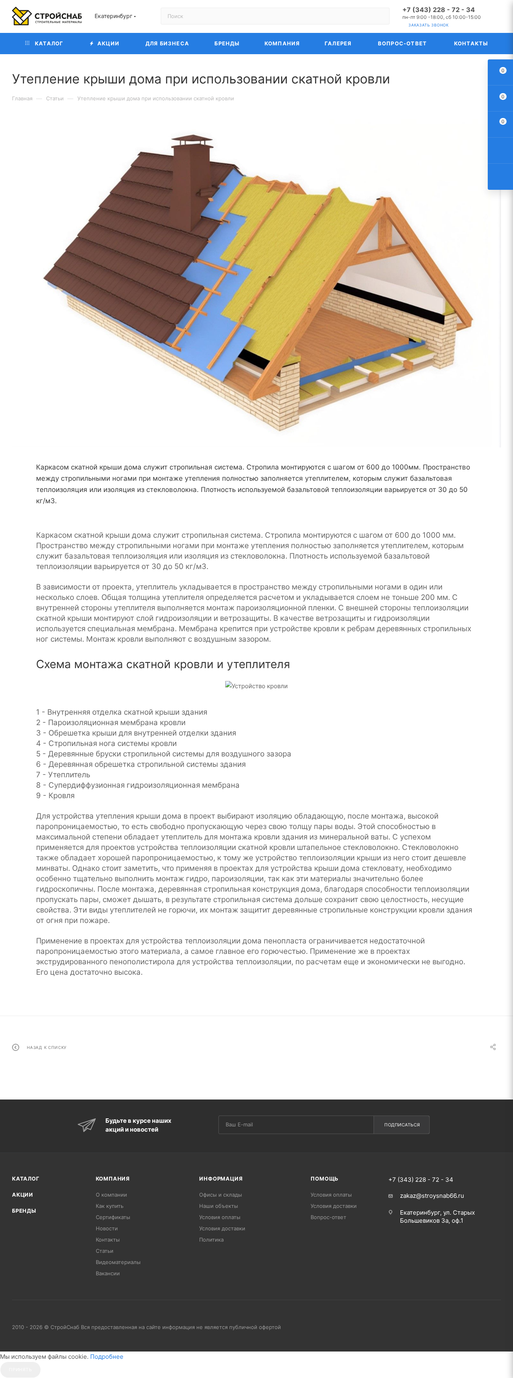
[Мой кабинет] (497, 18)
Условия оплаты (219, 1217)
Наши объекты (218, 1206)
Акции (22, 1194)
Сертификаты (113, 1217)
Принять (20, 1369)
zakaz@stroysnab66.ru (432, 1195)
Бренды (24, 1210)
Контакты (108, 1239)
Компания (113, 1178)
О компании (111, 1194)
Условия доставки (222, 1228)
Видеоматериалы (118, 1262)
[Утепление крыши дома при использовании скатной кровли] (256, 283)
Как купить (109, 1206)
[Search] (380, 16)
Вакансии (108, 1273)
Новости (107, 1228)
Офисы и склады (220, 1194)
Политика (211, 1239)
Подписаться (402, 1125)
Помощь (325, 1178)
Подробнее (106, 1356)
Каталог (26, 1178)
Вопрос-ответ (328, 1217)
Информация (220, 1178)
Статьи (104, 1251)
